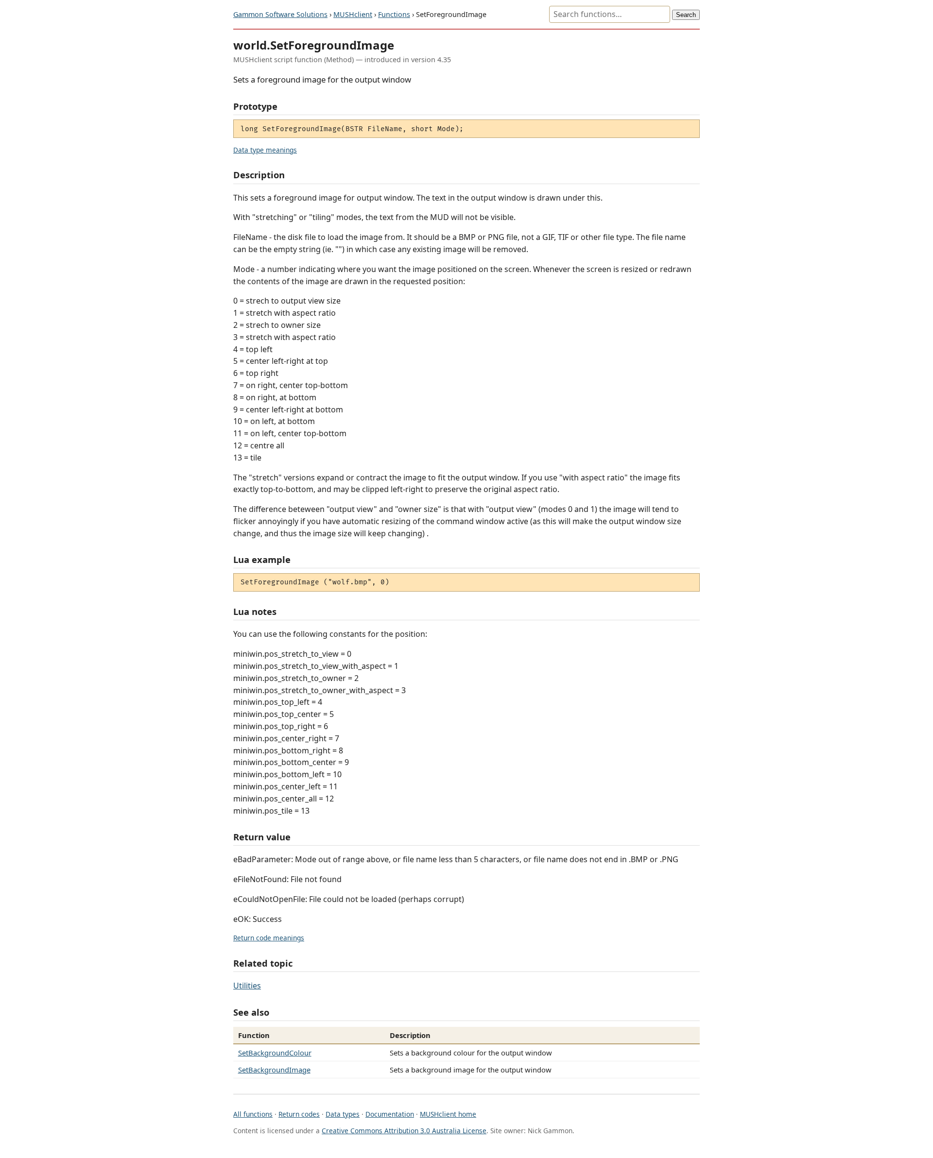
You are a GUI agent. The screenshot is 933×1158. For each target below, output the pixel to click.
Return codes (299, 1114)
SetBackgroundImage (274, 1069)
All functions (253, 1114)
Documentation (389, 1114)
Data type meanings (265, 149)
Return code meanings (268, 937)
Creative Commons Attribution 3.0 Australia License (404, 1130)
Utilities (247, 985)
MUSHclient (352, 14)
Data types (343, 1114)
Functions (394, 14)
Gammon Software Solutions (280, 14)
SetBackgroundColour (274, 1052)
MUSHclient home (448, 1114)
